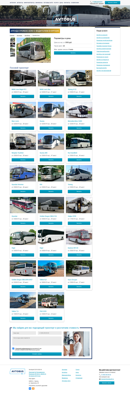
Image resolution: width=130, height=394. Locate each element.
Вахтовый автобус (102, 68)
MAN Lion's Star (45, 89)
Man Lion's (15, 121)
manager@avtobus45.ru (107, 379)
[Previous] (18, 51)
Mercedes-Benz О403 (75, 121)
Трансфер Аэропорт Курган (104, 46)
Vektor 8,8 (43, 280)
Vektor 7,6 (15, 311)
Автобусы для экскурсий (103, 54)
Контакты (67, 2)
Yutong (70, 184)
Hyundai (14, 216)
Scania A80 (43, 153)
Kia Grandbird (72, 153)
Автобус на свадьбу (102, 35)
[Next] (49, 51)
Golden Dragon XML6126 (48, 216)
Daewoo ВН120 (73, 248)
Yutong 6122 (72, 89)
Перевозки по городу (102, 57)
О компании (75, 2)
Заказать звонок (112, 2)
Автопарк (13, 2)
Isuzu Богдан (72, 280)
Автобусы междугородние (104, 48)
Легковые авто (48, 2)
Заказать (73, 53)
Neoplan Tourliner (18, 153)
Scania (42, 121)
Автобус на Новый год (103, 59)
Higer (13, 248)
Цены (61, 2)
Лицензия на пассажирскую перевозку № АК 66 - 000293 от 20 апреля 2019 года (37, 374)
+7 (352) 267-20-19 (97, 2)
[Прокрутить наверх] (6, 389)
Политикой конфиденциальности (24, 348)
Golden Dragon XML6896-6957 (22, 280)
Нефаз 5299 (72, 216)
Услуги (56, 2)
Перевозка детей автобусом (104, 40)
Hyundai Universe (17, 184)
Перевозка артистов (102, 62)
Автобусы (20, 2)
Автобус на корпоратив (103, 37)
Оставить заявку (37, 354)
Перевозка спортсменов (103, 65)
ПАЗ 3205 (43, 311)
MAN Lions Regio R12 (19, 89)
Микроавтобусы (29, 2)
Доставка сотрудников (103, 43)
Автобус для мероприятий (104, 70)
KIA (41, 184)
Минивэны (39, 2)
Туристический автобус (103, 51)
